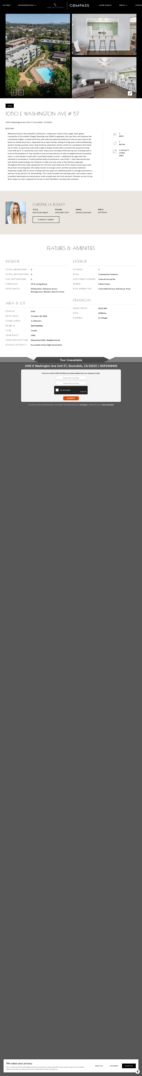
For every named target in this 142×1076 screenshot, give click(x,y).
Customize (114, 1066)
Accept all (129, 1066)
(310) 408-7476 (62, 212)
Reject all (99, 1066)
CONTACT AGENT (46, 220)
